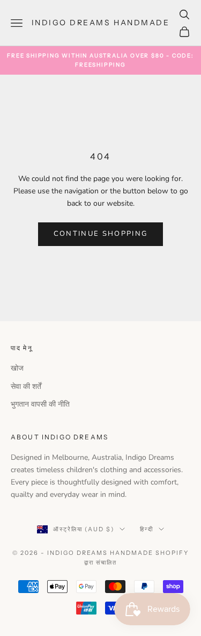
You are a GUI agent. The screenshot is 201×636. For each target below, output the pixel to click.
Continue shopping (101, 233)
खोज (17, 368)
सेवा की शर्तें (26, 386)
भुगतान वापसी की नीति (40, 404)
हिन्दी (146, 529)
